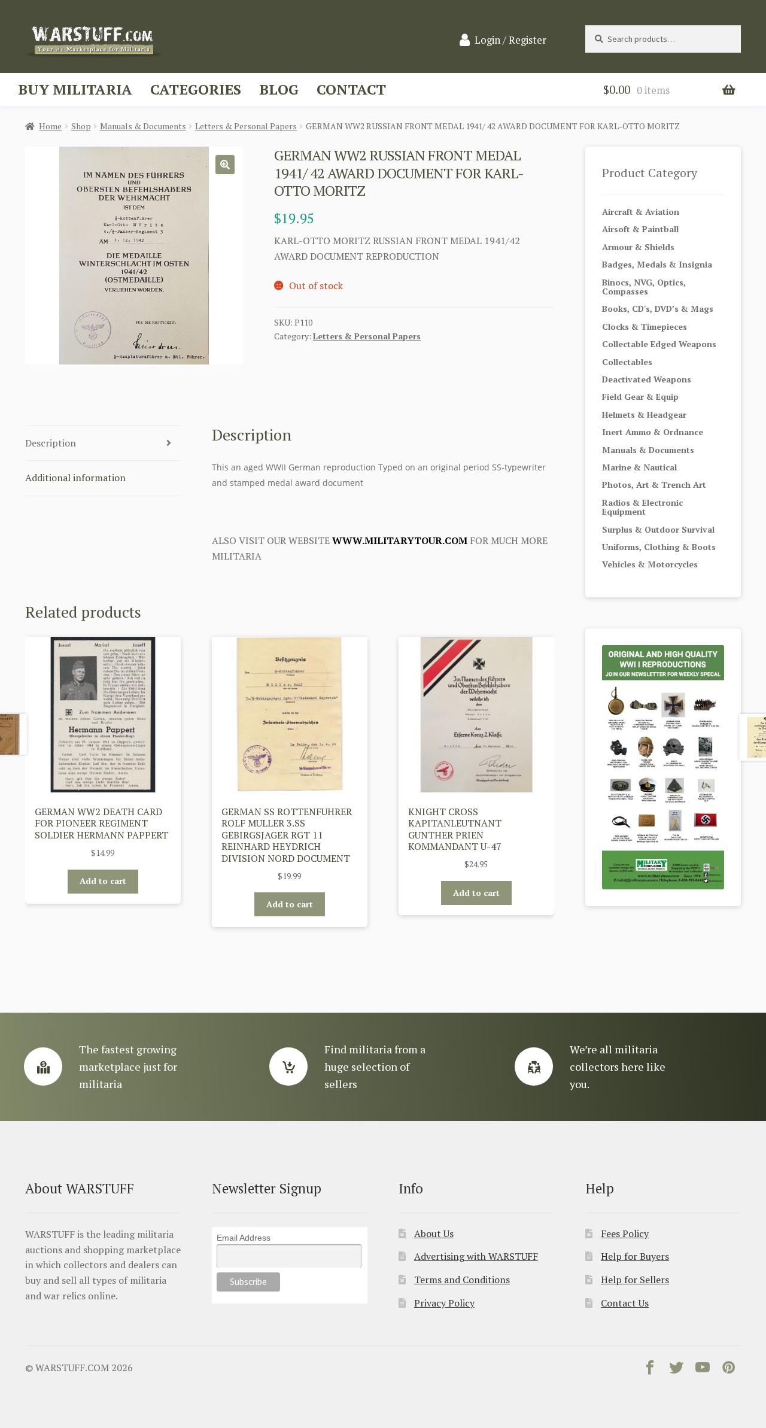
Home (50, 126)
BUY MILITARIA (75, 89)
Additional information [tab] (75, 477)
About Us (434, 1233)
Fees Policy (625, 1233)
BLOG (279, 89)
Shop (81, 126)
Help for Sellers (635, 1279)
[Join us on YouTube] (703, 1370)
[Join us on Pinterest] (729, 1370)
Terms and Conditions (462, 1279)
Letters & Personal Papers (246, 126)
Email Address (243, 1237)
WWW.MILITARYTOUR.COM (399, 540)
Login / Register (510, 40)
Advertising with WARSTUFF (476, 1256)
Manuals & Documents (143, 126)
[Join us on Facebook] (650, 1370)
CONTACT (351, 89)
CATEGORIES (195, 89)
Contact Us (625, 1302)
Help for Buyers (635, 1256)
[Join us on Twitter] (676, 1370)
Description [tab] (50, 442)
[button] (225, 164)
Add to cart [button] (103, 880)
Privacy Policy (444, 1302)
